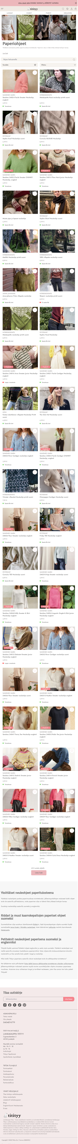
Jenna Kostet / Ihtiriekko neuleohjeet (23, 927)
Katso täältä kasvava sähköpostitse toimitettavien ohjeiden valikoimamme (48, 963)
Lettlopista (52, 927)
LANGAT (10, 13)
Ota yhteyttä (7, 1019)
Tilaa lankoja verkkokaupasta (13, 1094)
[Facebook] (9, 1005)
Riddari (35, 924)
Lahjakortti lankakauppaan (12, 1100)
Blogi (5, 1103)
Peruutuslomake (8, 1077)
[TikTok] (19, 1005)
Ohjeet (29, 13)
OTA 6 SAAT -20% (24, 3)
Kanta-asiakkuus (8, 1082)
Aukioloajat (7, 1051)
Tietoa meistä (7, 1016)
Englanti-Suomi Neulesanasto (13, 1105)
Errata (5, 1108)
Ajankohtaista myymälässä (12, 1057)
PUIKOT (48, 13)
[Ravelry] (14, 1005)
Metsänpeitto (5, 930)
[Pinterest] (24, 1005)
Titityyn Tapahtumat (9, 1054)
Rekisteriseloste (8, 1080)
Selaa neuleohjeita (9, 1097)
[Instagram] (4, 1005)
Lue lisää (5, 53)
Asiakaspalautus (8, 1074)
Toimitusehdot (7, 1068)
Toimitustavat (7, 1071)
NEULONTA (68, 13)
